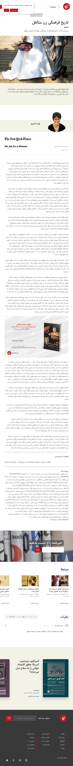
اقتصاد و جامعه (45, 738)
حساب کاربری (30, 734)
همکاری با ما (30, 745)
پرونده (63, 748)
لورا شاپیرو (35, 123)
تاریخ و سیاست (45, 741)
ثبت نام (12, 616)
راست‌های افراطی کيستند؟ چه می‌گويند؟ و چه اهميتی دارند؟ (58, 590)
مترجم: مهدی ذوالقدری (61, 146)
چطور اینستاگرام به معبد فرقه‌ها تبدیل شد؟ (28, 590)
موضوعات (53, 7)
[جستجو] (34, 6)
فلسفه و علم (46, 745)
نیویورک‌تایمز (56, 163)
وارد (23, 616)
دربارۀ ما (32, 738)
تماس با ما (31, 741)
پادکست (62, 745)
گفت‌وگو (62, 741)
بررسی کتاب (61, 738)
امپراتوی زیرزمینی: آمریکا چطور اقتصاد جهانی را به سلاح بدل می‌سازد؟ (27, 666)
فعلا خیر (14, 10)
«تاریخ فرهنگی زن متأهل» (45, 479)
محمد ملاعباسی (64, 603)
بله (6, 10)
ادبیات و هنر (45, 734)
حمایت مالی (31, 748)
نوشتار (63, 734)
